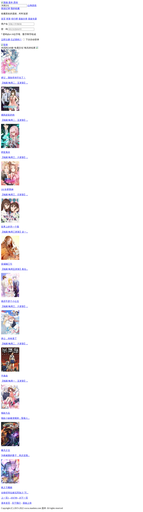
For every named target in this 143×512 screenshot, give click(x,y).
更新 (8, 19)
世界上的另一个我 (10, 227)
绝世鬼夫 (5, 152)
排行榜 (14, 19)
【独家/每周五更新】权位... (14, 269)
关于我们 (16, 503)
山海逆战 (32, 5)
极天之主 (5, 450)
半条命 (4, 376)
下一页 (24, 498)
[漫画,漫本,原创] (9, 2)
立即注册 (5, 39)
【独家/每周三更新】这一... (14, 232)
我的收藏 (15, 8)
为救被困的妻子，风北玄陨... (15, 455)
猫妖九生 (5, 413)
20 (20, 498)
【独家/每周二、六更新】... (14, 343)
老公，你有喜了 (9, 338)
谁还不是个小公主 (10, 301)
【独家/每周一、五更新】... (14, 381)
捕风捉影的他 (8, 115)
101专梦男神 (7, 189)
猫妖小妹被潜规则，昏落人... (15, 418)
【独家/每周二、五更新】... (14, 83)
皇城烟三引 (6, 264)
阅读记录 (5, 8)
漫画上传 (27, 503)
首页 (3, 19)
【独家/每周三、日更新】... (14, 194)
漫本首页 (5, 503)
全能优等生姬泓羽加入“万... (14, 492)
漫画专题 (32, 19)
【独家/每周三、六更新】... (14, 157)
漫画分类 (22, 19)
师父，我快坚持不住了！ (13, 77)
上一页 (4, 498)
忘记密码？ (16, 39)
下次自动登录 (32, 39)
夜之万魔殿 (6, 487)
